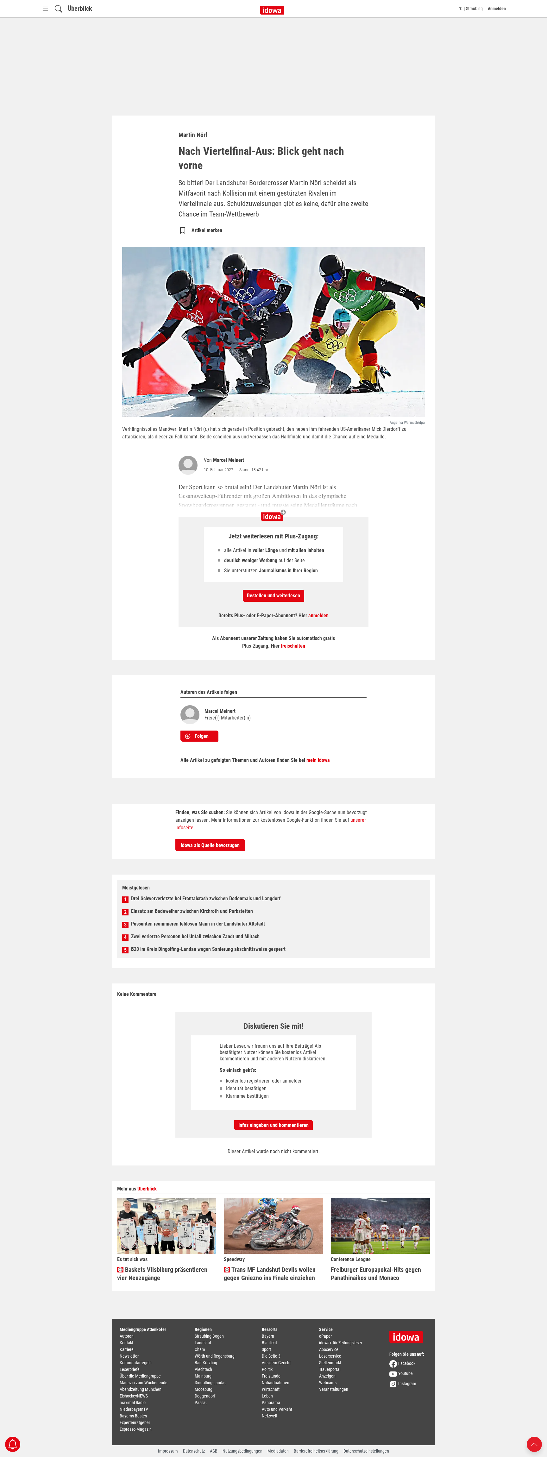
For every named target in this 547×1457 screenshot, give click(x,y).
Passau (201, 1402)
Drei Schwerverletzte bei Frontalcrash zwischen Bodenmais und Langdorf (205, 898)
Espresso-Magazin (136, 1429)
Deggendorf (205, 1395)
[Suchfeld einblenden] (58, 8)
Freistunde (271, 1375)
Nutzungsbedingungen (242, 1451)
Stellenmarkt (330, 1362)
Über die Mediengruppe (140, 1375)
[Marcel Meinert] (189, 465)
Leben (267, 1395)
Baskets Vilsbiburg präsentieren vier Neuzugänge (162, 1274)
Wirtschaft (271, 1389)
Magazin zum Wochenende (143, 1382)
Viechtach (203, 1369)
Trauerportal (329, 1369)
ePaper (325, 1336)
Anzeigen (327, 1375)
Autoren (127, 1336)
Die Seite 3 (271, 1356)
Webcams (327, 1382)
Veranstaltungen (333, 1389)
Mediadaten (278, 1451)
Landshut (203, 1342)
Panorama (271, 1402)
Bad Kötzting (206, 1362)
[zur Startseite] (408, 1334)
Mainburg (203, 1375)
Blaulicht (269, 1342)
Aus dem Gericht (276, 1362)
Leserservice (330, 1356)
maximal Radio (133, 1402)
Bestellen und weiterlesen (273, 596)
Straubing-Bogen (209, 1336)
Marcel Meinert (228, 460)
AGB (213, 1451)
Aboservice (328, 1349)
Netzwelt (269, 1415)
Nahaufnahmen (275, 1382)
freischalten (293, 646)
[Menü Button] (45, 8)
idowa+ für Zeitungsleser (340, 1342)
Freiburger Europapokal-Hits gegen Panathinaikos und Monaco (376, 1274)
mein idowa (318, 760)
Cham (200, 1349)
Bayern (268, 1336)
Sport (266, 1349)
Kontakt (126, 1342)
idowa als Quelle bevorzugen (210, 845)
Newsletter (129, 1356)
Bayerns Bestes (133, 1415)
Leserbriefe (130, 1369)
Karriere (127, 1349)
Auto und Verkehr (277, 1409)
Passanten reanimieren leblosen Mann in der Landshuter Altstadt (198, 924)
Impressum (168, 1451)
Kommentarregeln (136, 1362)
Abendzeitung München (140, 1389)
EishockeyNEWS (134, 1395)
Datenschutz (194, 1451)
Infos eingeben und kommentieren (273, 1125)
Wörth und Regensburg (215, 1356)
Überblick (80, 8)
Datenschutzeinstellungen (366, 1451)
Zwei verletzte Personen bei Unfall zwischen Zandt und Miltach (195, 936)
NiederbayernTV (134, 1409)
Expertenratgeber (135, 1422)
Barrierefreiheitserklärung (316, 1451)
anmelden (318, 615)
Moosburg (203, 1389)
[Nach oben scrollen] (534, 1444)
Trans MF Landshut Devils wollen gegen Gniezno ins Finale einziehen (270, 1274)
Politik (267, 1369)
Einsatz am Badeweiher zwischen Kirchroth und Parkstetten (192, 911)
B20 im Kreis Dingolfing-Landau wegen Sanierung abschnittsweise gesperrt (208, 949)
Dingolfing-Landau (211, 1382)
